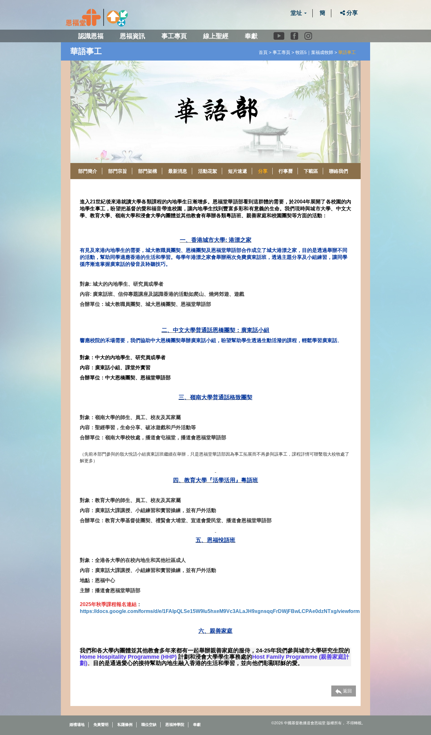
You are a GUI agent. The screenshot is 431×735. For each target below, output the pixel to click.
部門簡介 (87, 171)
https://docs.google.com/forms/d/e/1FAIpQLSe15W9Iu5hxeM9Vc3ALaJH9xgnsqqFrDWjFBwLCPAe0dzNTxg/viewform (220, 611)
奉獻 (251, 35)
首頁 (263, 52)
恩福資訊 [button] (132, 35)
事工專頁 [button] (174, 35)
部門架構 (147, 171)
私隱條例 (125, 724)
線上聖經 (215, 35)
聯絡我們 (338, 171)
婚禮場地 (77, 724)
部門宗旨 (117, 171)
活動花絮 (207, 171)
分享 (351, 13)
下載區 (311, 171)
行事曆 (286, 171)
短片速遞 (237, 171)
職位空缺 (148, 724)
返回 (347, 690)
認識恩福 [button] (90, 35)
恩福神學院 (174, 724)
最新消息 (177, 171)
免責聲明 (101, 724)
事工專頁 (281, 52)
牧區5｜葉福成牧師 (314, 52)
